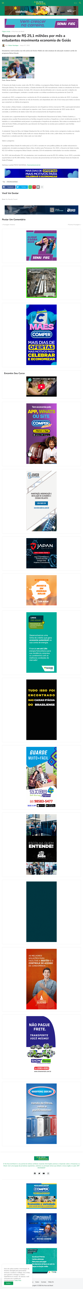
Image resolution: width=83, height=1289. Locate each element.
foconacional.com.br (33, 165)
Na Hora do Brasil (47, 1285)
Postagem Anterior (9, 225)
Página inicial (6, 31)
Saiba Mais (17, 1280)
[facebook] (35, 1173)
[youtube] (43, 1173)
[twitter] (39, 1173)
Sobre (37, 1282)
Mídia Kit (51, 1282)
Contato (43, 1282)
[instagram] (48, 1173)
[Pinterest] (34, 187)
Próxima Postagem (74, 225)
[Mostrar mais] (42, 187)
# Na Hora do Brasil (18, 31)
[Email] (38, 187)
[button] (3, 3)
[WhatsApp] (30, 187)
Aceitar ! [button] (8, 1283)
